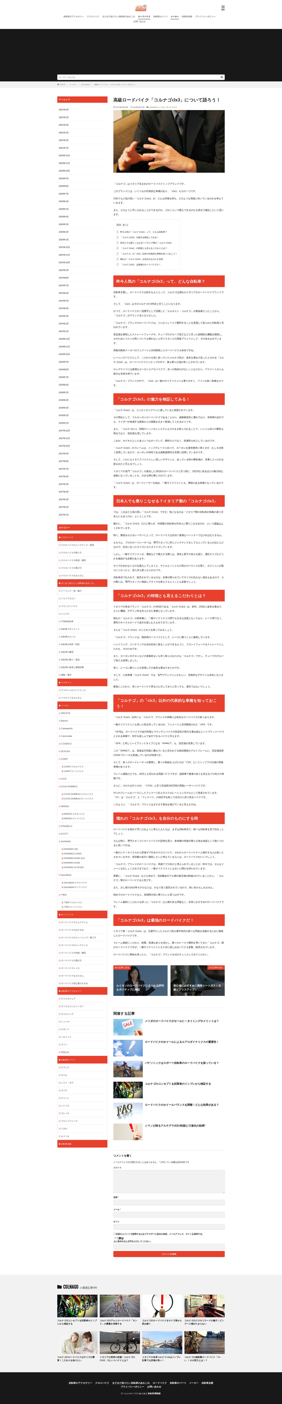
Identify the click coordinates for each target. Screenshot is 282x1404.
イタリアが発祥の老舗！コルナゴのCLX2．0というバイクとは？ (117, 1359)
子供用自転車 (67, 621)
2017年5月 (64, 484)
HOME (62, 84)
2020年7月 (64, 193)
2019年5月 (64, 300)
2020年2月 (64, 232)
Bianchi (64, 720)
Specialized (66, 875)
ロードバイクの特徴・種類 (73, 952)
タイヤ (64, 1090)
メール (117, 1209)
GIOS (63, 778)
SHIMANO (66, 841)
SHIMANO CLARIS (73, 853)
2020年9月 (64, 178)
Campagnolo (67, 728)
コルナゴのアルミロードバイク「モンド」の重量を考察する (118, 1322)
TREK (64, 894)
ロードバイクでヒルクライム (74, 922)
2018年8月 (64, 369)
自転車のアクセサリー (73, 16)
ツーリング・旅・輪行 (71, 590)
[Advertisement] (141, 52)
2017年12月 (64, 430)
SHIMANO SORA (72, 862)
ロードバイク (144, 16)
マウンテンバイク (69, 606)
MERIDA (65, 806)
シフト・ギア (67, 1082)
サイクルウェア (68, 998)
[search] (222, 77)
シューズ (65, 1021)
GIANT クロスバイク (74, 766)
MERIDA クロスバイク (74, 814)
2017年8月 (64, 461)
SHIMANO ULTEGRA (74, 867)
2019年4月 (64, 308)
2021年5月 (64, 117)
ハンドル (65, 1105)
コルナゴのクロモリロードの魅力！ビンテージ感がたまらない (204, 1322)
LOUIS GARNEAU (69, 786)
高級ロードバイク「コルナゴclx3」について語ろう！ (115, 84)
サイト (116, 1222)
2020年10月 (64, 170)
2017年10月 (64, 446)
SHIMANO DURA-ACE (74, 858)
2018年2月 (64, 415)
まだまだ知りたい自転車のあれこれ (118, 16)
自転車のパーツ (160, 16)
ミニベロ (65, 613)
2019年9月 (64, 270)
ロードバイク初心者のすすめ (74, 983)
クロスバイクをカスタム (72, 575)
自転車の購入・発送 (70, 659)
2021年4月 (64, 125)
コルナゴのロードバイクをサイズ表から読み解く (162, 1322)
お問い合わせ (139, 21)
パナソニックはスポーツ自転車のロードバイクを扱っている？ (182, 1062)
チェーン (65, 1098)
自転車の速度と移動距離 (72, 667)
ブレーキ (65, 1113)
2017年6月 (64, 476)
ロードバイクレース (70, 968)
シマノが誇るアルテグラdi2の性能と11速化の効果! (175, 1125)
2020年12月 (64, 155)
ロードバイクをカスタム (72, 975)
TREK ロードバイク (73, 907)
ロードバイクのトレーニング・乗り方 (78, 937)
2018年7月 (64, 377)
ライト (64, 1044)
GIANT (64, 759)
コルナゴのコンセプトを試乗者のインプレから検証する (178, 1083)
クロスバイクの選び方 (71, 568)
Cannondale (66, 736)
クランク (65, 1067)
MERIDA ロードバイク (74, 818)
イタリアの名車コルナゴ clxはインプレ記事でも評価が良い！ (161, 1359)
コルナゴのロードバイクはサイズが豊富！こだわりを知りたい (76, 1359)
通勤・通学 (66, 675)
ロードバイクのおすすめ (72, 930)
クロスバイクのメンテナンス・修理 (77, 545)
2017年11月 (64, 438)
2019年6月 (64, 293)
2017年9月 (64, 453)
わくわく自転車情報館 (150, 1393)
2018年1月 (64, 423)
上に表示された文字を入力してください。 (132, 1241)
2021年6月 (64, 109)
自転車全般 (187, 16)
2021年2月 (64, 140)
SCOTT (64, 833)
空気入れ (65, 1052)
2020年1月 (64, 239)
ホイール (65, 1136)
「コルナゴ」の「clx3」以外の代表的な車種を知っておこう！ (147, 253)
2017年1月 (64, 514)
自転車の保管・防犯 (70, 644)
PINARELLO (66, 826)
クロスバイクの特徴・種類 (73, 560)
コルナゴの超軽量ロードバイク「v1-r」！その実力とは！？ (202, 1359)
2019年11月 (64, 255)
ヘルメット (66, 1037)
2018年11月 (64, 346)
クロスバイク (93, 16)
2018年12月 (64, 339)
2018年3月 (64, 407)
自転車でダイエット (70, 629)
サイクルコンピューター (72, 1006)
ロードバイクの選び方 (71, 960)
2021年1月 (64, 148)
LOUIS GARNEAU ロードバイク (78, 798)
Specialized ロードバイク (75, 887)
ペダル (64, 1128)
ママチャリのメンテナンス (73, 690)
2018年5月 (64, 392)
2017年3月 (64, 499)
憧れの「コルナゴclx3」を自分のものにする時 (140, 259)
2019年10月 (64, 262)
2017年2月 (64, 507)
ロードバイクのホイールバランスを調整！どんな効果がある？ (182, 1104)
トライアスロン (68, 598)
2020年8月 (64, 186)
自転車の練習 (67, 652)
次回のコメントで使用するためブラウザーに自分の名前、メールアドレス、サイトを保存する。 (160, 1234)
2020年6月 (64, 201)
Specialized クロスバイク (75, 882)
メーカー (175, 16)
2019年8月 (64, 277)
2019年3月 (64, 316)
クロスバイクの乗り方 (71, 552)
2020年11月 (64, 163)
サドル (64, 1075)
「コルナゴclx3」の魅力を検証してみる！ (138, 237)
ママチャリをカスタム (71, 697)
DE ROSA (65, 751)
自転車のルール (68, 636)
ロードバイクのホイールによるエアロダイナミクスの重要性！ (182, 1041)
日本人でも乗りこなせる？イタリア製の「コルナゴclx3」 (145, 242)
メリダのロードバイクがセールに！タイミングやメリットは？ (182, 1020)
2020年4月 (64, 216)
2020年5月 (64, 209)
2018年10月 (64, 354)
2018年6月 (64, 384)
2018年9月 (64, 362)
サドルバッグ (67, 1014)
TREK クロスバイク (73, 902)
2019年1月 (64, 331)
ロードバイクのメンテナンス (74, 945)
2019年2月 (64, 323)
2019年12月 (64, 247)
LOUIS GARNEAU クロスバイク (78, 794)
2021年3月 (64, 132)
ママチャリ (66, 682)
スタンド (65, 1029)
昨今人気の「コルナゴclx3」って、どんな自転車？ (142, 232)
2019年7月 (64, 285)
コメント (117, 1167)
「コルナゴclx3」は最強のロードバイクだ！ (139, 264)
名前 (116, 1197)
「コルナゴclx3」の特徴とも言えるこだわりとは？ (142, 248)
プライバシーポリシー (205, 16)
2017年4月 (64, 491)
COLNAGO (85, 84)
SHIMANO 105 (71, 849)
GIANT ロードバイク (74, 771)
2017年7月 (64, 469)
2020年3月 (64, 224)
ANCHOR (65, 713)
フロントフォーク (69, 1121)
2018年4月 (64, 400)
